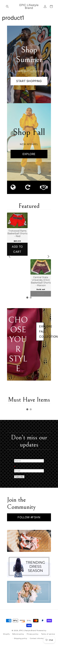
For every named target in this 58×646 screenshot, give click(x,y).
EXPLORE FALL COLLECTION (41, 331)
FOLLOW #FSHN (29, 517)
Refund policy (18, 634)
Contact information (38, 638)
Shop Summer (29, 54)
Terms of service (48, 634)
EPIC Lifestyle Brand (27, 630)
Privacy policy (32, 634)
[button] (7, 6)
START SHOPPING (29, 81)
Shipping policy (20, 638)
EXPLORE (29, 154)
